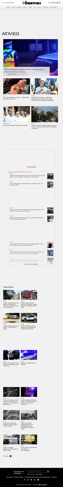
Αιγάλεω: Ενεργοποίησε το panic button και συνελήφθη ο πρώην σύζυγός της (11, 364)
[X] (50, 2)
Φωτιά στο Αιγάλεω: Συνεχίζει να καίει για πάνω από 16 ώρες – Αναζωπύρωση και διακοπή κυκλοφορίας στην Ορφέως (44, 127)
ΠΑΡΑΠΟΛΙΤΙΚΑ (6, 123)
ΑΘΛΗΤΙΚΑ (11, 216)
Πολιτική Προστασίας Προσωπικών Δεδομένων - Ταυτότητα (41, 477)
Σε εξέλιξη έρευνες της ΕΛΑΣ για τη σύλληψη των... (15, 71)
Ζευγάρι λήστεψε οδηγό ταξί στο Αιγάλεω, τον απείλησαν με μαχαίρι (11, 327)
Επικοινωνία (9, 477)
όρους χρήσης (39, 474)
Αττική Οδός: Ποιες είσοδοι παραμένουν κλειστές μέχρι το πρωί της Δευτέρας (10, 424)
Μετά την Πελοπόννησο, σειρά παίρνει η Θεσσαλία (15, 125)
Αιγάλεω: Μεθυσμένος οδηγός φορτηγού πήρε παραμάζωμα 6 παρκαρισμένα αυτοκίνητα (28, 327)
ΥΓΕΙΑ (4, 95)
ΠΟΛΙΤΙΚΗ (33, 95)
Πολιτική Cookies (18, 477)
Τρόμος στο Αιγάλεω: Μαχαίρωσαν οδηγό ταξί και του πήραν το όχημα (11, 449)
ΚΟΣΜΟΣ (11, 181)
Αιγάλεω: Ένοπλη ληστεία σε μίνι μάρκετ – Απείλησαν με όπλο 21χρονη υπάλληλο (24, 69)
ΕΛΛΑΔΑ (5, 67)
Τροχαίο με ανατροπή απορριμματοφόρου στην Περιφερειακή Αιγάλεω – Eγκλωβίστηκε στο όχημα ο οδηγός (27, 425)
